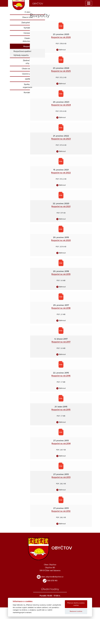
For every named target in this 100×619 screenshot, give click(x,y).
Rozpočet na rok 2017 (61, 342)
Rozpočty (27, 46)
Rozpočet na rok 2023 (61, 139)
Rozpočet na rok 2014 (61, 443)
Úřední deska (27, 69)
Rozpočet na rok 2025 (61, 71)
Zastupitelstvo (27, 23)
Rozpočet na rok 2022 (61, 173)
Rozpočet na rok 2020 (61, 240)
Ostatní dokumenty (27, 39)
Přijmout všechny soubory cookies (76, 604)
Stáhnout (62, 50)
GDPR (27, 79)
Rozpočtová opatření (22, 51)
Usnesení (27, 33)
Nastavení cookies (76, 611)
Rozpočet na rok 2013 (61, 477)
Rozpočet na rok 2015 (60, 410)
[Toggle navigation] (88, 3)
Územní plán (27, 74)
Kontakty (27, 92)
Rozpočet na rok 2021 (60, 206)
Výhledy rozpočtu (21, 55)
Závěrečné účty (27, 61)
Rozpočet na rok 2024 (61, 105)
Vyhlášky (27, 28)
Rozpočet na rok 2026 (61, 37)
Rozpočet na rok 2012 (60, 511)
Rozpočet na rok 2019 (60, 274)
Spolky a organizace (27, 85)
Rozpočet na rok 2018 (60, 308)
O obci (27, 12)
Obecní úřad (27, 17)
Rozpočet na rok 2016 (60, 376)
